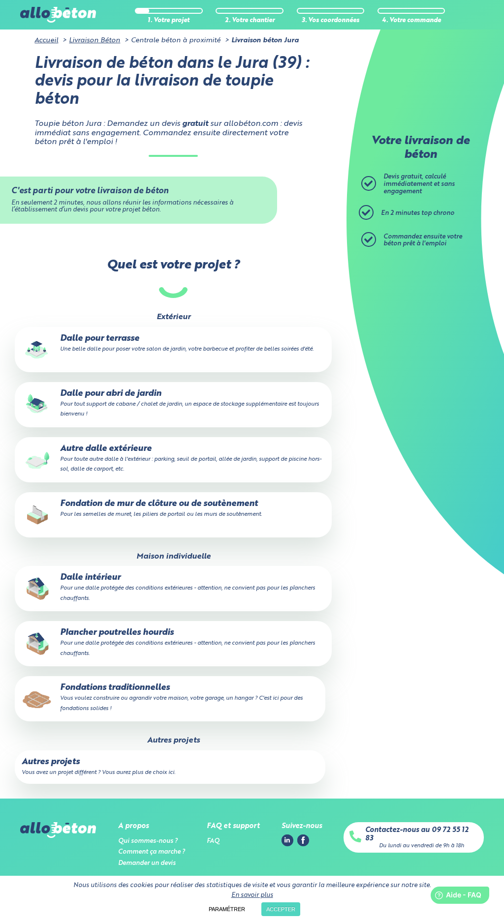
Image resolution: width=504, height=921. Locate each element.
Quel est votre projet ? (173, 265)
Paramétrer (227, 909)
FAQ (213, 841)
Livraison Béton (94, 40)
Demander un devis (147, 863)
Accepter (280, 909)
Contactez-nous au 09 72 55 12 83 (417, 834)
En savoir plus (252, 895)
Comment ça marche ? (151, 852)
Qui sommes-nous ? (148, 841)
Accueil (46, 40)
